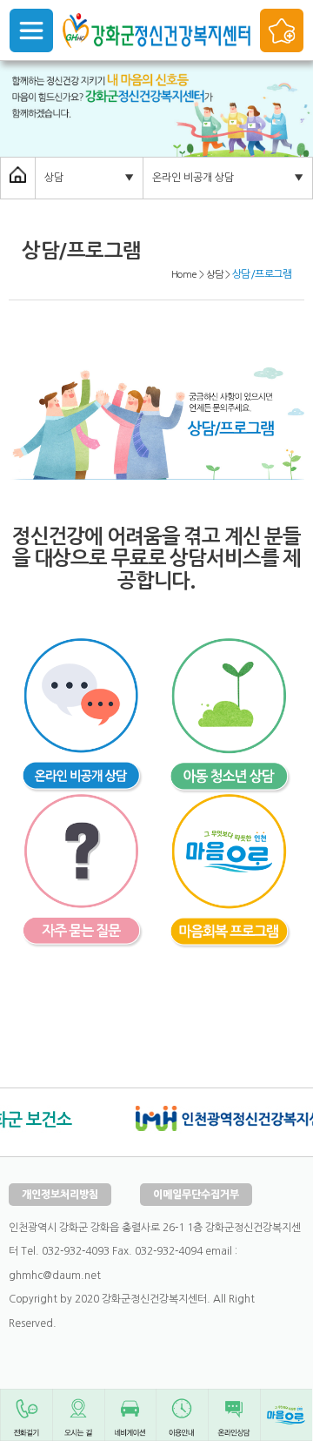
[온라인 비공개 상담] (82, 649)
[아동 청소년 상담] (230, 649)
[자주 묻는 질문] (82, 805)
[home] (18, 177)
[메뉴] (31, 30)
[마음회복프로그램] (230, 805)
